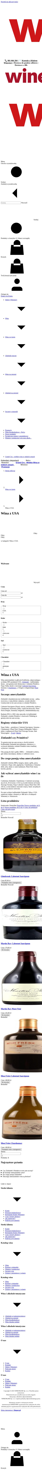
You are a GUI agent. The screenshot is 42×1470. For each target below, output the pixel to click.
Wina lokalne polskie (12, 1322)
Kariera (7, 1371)
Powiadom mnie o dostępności (11, 883)
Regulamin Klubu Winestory (15, 1215)
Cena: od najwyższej (8, 809)
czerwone (6, 633)
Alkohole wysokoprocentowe (15, 1316)
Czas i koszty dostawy (12, 1216)
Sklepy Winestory (11, 1367)
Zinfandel (25, 682)
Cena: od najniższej (30, 807)
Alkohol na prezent (11, 1318)
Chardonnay (12, 688)
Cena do (4, 595)
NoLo (26, 460)
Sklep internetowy (11, 1410)
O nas (7, 1363)
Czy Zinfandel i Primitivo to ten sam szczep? (18, 1171)
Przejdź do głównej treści (9, 2)
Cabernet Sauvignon (29, 686)
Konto (7, 1211)
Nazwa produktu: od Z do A (14, 807)
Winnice (24, 465)
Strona (3, 811)
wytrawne (6, 650)
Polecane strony (10, 1369)
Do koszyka (5, 950)
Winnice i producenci (12, 1269)
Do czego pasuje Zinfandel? (12, 1174)
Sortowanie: (5, 805)
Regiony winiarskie (11, 1267)
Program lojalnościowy (13, 1213)
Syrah (13, 733)
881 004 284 (12, 60)
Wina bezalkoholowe (12, 1320)
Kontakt (8, 1365)
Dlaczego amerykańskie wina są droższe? (17, 1176)
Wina (7, 1265)
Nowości (5, 463)
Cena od (4, 591)
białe (4, 627)
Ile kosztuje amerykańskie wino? (14, 1173)
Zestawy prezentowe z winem (15, 1273)
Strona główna (10, 471)
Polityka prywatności (12, 1220)
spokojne (6, 666)
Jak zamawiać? (10, 1218)
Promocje (5, 467)
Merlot (18, 733)
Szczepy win (9, 1271)
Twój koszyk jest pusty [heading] (8, 275)
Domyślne (20, 805)
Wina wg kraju (10, 489)
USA (4, 611)
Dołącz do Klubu (7, 296)
